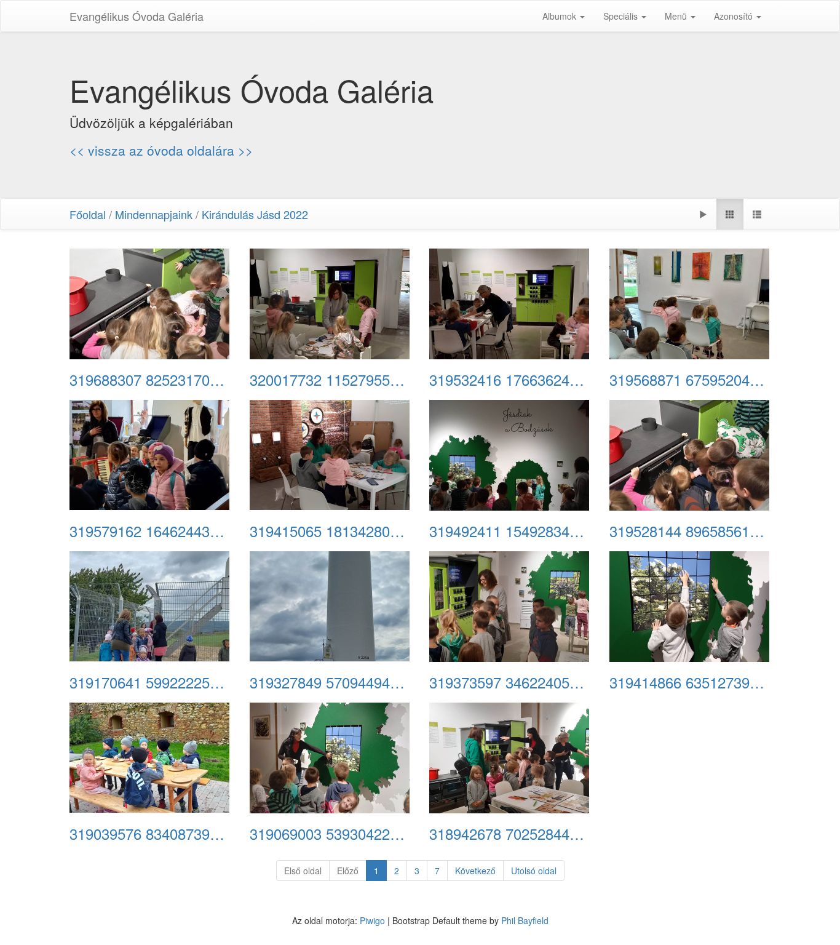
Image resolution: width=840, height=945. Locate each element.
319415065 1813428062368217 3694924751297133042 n (330, 531)
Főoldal (87, 214)
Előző (348, 870)
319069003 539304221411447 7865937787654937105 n (330, 834)
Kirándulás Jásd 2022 (255, 214)
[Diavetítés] (702, 214)
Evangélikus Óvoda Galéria (136, 16)
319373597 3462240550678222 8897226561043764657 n (510, 682)
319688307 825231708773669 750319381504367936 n (150, 380)
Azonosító (734, 16)
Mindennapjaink (153, 214)
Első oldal (303, 870)
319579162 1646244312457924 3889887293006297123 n (150, 531)
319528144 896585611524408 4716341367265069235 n (690, 531)
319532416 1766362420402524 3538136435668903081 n (510, 380)
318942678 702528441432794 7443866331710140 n (510, 834)
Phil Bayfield (525, 920)
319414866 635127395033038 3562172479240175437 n (690, 682)
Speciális (621, 16)
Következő (475, 870)
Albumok (560, 16)
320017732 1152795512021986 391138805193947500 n (330, 380)
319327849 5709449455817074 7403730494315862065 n (330, 682)
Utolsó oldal (534, 870)
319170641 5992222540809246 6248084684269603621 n (150, 682)
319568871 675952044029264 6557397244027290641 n (690, 380)
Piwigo (372, 920)
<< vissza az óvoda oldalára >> (161, 150)
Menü (677, 16)
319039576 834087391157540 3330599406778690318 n (150, 834)
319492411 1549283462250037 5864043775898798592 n (510, 531)
